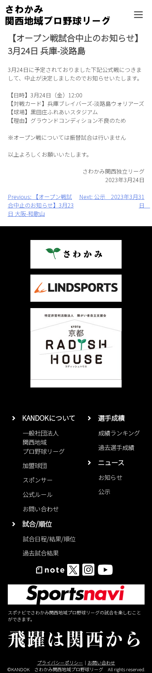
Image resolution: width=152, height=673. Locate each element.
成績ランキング (119, 432)
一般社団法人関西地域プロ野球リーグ (44, 442)
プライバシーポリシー (60, 662)
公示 (104, 491)
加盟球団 (35, 465)
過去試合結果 (41, 552)
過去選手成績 (116, 447)
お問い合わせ (41, 508)
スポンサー (38, 479)
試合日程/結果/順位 (49, 538)
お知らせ (110, 477)
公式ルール (38, 494)
